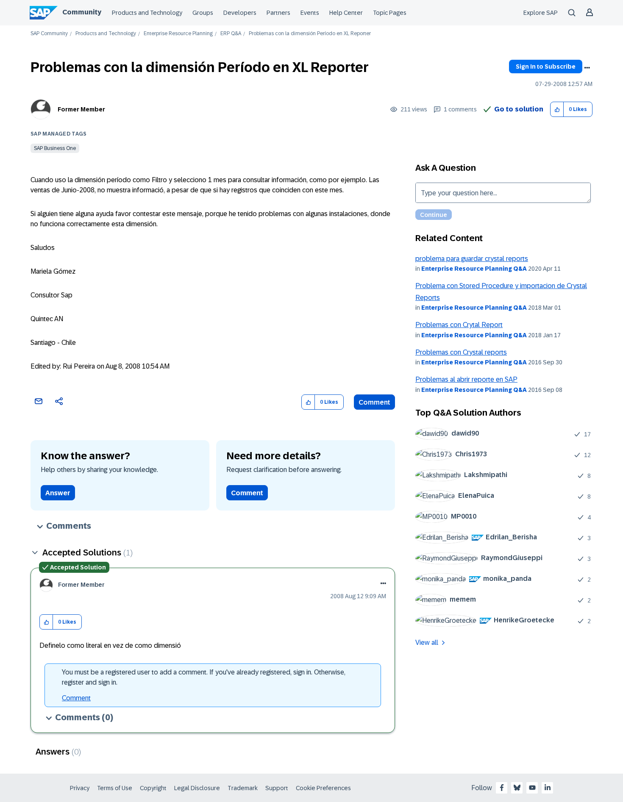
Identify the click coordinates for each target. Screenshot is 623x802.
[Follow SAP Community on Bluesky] (517, 787)
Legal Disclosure (197, 788)
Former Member (81, 109)
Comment (374, 402)
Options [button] (587, 67)
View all (426, 642)
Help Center (346, 12)
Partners (278, 12)
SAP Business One (55, 148)
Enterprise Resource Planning (178, 33)
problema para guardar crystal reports (471, 258)
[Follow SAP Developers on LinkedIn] (547, 787)
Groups (202, 12)
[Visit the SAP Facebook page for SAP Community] (501, 787)
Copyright (153, 788)
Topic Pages (389, 12)
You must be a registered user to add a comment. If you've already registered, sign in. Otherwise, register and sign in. (203, 677)
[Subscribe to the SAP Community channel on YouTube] (532, 787)
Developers (239, 12)
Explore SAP (540, 12)
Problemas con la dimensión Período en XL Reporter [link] (310, 33)
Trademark (243, 788)
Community (81, 12)
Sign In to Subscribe (546, 66)
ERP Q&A (230, 33)
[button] (557, 109)
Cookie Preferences (323, 788)
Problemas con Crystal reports (461, 352)
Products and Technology (147, 12)
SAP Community (49, 33)
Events (309, 12)
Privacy (79, 788)
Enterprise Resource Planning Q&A (474, 268)
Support (276, 788)
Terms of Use (114, 788)
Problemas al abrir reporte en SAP (466, 379)
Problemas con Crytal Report (459, 324)
